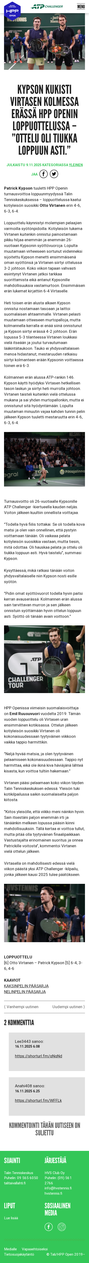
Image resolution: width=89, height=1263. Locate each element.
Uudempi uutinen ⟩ (68, 1006)
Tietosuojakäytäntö (19, 1254)
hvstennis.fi (53, 1193)
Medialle (10, 1249)
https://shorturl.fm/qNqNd (38, 1056)
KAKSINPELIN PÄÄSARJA (26, 986)
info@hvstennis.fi (58, 1188)
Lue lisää (11, 1218)
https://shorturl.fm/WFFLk (38, 1100)
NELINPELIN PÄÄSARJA (25, 991)
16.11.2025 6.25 (27, 1091)
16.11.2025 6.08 (27, 1046)
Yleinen (76, 165)
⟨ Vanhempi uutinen (21, 1006)
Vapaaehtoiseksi (35, 1249)
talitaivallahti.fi (15, 1183)
